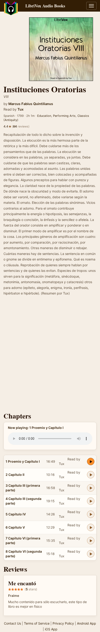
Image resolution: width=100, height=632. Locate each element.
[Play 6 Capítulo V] (90, 527)
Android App (86, 623)
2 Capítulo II (15, 475)
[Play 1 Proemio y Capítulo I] (90, 461)
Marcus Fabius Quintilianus (30, 104)
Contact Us (12, 623)
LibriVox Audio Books (45, 6)
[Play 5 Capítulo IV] (90, 514)
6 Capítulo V (15, 527)
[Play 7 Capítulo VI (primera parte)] (90, 540)
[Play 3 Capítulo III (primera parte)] (90, 488)
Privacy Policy (63, 623)
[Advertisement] (50, 355)
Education (44, 116)
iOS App (51, 629)
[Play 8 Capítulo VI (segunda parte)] (90, 554)
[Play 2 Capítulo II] (90, 474)
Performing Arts (64, 116)
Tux (20, 109)
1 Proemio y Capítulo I (23, 461)
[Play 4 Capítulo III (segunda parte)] (90, 501)
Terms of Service (37, 623)
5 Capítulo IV (16, 514)
